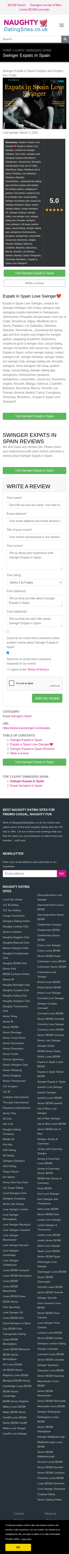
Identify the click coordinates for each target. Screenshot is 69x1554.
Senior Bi (8, 1021)
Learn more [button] (26, 1539)
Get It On (8, 1123)
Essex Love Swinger (49, 945)
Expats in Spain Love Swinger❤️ (31, 744)
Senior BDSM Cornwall (50, 1018)
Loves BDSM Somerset (50, 1483)
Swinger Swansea (47, 1365)
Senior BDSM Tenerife (50, 1292)
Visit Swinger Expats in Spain (34, 762)
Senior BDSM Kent (48, 1214)
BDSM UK (8, 1139)
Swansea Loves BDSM (50, 1370)
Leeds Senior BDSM (49, 1240)
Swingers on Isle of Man (45, 5)
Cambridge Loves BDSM (17, 1386)
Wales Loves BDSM (14, 1406)
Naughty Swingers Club (16, 1000)
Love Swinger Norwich (16, 1245)
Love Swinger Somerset (51, 1488)
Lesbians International (16, 1097)
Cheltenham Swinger (49, 924)
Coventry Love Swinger (50, 1024)
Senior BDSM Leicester (50, 1359)
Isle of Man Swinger (48, 1118)
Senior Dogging (12, 1075)
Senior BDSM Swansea (50, 1375)
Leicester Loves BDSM (50, 1354)
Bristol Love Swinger (49, 992)
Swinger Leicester (47, 1348)
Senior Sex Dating (13, 1203)
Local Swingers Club (14, 1193)
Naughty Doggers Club (16, 937)
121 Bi (6, 1091)
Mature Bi (8, 979)
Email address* (16, 513)
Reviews (32, 748)
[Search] (65, 39)
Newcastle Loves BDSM (51, 1406)
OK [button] (18, 1547)
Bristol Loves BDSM (48, 981)
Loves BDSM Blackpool (16, 1349)
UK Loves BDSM (12, 1364)
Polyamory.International (16, 1107)
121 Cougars (10, 1086)
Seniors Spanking (13, 1059)
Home (7, 50)
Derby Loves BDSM (48, 1056)
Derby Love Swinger (49, 1040)
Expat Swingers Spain (33, 50)
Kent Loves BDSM (48, 1208)
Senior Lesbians (12, 931)
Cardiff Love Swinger (15, 1433)
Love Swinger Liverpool (16, 1229)
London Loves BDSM (49, 1332)
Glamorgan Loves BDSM (51, 1271)
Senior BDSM (10, 1026)
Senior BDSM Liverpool (50, 1472)
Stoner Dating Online (49, 1499)
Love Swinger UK (13, 1312)
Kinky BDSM (44, 1188)
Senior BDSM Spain (48, 1256)
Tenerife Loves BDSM (50, 1286)
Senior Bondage (12, 1032)
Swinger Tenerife (47, 1297)
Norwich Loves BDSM (50, 1461)
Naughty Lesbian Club (16, 926)
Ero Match (9, 1176)
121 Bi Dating (10, 904)
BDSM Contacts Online (16, 974)
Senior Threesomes (14, 1080)
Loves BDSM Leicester (34, 9)
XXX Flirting (9, 1166)
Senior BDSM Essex (49, 955)
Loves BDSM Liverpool (16, 1270)
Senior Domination (13, 1043)
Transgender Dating (14, 1333)
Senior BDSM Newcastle (51, 1400)
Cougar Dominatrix (14, 915)
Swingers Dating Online (16, 921)
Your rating (14, 575)
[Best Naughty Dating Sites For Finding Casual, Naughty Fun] (26, 25)
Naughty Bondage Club (16, 984)
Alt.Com (7, 1118)
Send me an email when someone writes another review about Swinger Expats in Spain (33, 643)
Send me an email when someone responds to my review (29, 661)
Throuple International (16, 1102)
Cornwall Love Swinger (50, 998)
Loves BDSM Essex (14, 1296)
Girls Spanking (11, 1307)
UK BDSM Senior (13, 1369)
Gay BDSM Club (12, 1328)
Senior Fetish (10, 1053)
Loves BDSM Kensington (17, 1275)
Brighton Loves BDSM (15, 1375)
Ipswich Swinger (46, 1092)
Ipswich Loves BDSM (49, 1097)
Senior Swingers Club (15, 1064)
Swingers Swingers (14, 1160)
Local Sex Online (12, 899)
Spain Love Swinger (49, 1245)
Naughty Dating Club (15, 995)
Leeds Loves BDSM (48, 1234)
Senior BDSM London (50, 1338)
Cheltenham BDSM (48, 929)
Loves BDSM (10, 1281)
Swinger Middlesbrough (51, 1436)
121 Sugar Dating (13, 1187)
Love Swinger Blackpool (17, 1224)
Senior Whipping (12, 1070)
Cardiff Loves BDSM (14, 1417)
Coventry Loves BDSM (50, 1029)
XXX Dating (9, 1149)
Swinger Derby (45, 1045)
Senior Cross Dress (14, 1037)
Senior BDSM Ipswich (49, 1103)
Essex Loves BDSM (48, 950)
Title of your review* (19, 529)
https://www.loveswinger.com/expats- (27, 728)
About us (50, 1513)
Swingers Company (14, 1198)
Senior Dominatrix (13, 1048)
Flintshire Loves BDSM (50, 1478)
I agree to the (29, 669)
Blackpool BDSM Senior (16, 1380)
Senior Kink (9, 968)
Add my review (47, 698)
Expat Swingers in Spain (26, 785)
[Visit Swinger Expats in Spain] (34, 103)
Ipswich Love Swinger (50, 1086)
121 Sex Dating (12, 910)
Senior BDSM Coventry (50, 1034)
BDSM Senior (17, 5)
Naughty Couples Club (16, 990)
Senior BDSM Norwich (50, 1467)
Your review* (15, 545)
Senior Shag (10, 1016)
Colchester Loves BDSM (51, 961)
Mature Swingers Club (16, 947)
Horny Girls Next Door (15, 1182)
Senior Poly (9, 1113)
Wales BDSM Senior (14, 1412)
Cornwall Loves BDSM (50, 1013)
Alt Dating (8, 1155)
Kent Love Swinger (48, 1193)
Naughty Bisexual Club (16, 942)
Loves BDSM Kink (13, 1317)
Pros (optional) (16, 591)
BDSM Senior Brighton (16, 1401)
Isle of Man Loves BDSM (51, 1123)
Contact (19, 1513)
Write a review (19, 753)
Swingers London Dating (51, 1343)
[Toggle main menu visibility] (61, 25)
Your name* (14, 497)
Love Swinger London (15, 1209)
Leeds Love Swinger (49, 1219)
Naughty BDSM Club (15, 963)
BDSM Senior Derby (49, 1051)
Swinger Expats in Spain (26, 740)
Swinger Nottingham (49, 1411)
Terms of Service (38, 669)
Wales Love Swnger (14, 1428)
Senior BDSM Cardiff (15, 1422)
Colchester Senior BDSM (51, 966)
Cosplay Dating (46, 1494)
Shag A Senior (11, 1171)
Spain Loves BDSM (48, 1251)
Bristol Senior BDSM (49, 987)
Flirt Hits (7, 1144)
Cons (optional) (17, 611)
